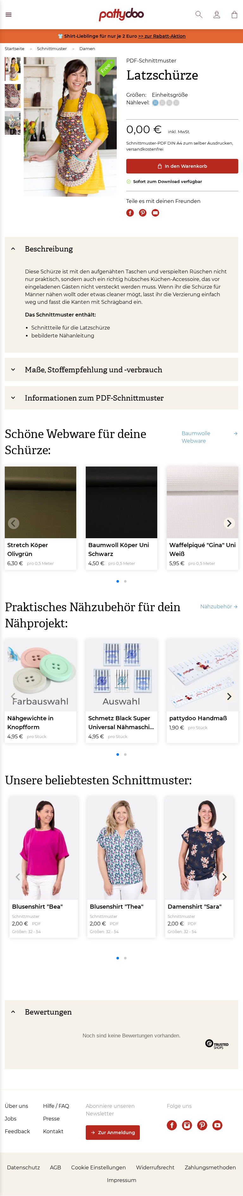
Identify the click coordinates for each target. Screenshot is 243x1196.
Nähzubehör (216, 607)
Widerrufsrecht (155, 1168)
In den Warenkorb (186, 166)
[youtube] (217, 1125)
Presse (51, 1119)
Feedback (17, 1131)
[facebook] (172, 1125)
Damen (87, 48)
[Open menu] (8, 14)
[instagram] (187, 1125)
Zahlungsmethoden (210, 1168)
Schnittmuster (52, 48)
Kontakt (53, 1131)
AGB (55, 1168)
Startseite (14, 48)
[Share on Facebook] (130, 213)
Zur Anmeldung (116, 1132)
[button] (234, 14)
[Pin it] (142, 213)
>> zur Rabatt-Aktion (162, 36)
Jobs (10, 1119)
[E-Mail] (155, 213)
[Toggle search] (199, 14)
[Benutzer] (217, 14)
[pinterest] (202, 1125)
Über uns (16, 1106)
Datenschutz (23, 1168)
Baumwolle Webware (196, 437)
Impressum (121, 1180)
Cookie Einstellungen (98, 1168)
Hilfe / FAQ (56, 1106)
